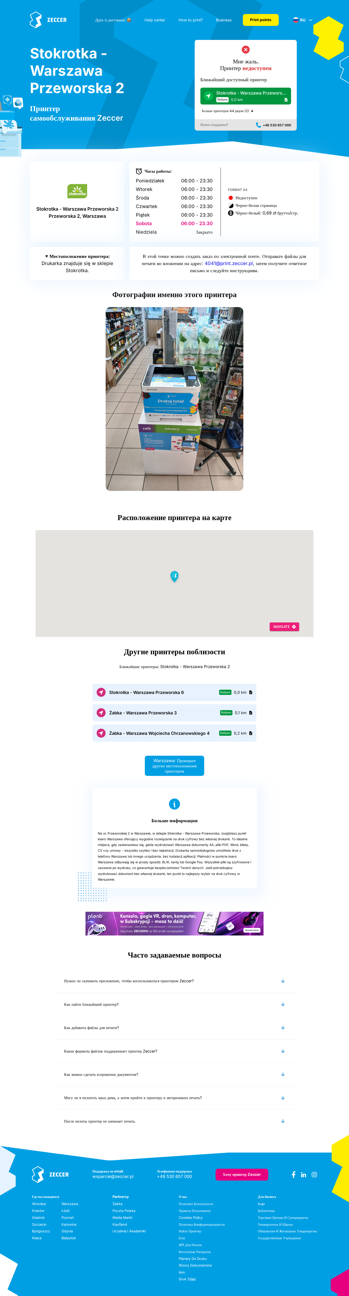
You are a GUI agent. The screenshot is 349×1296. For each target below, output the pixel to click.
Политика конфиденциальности (202, 1224)
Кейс (182, 1272)
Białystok (68, 1238)
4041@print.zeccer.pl (229, 263)
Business (223, 20)
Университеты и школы (275, 1224)
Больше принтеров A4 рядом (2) (225, 111)
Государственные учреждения (279, 1238)
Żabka (118, 1204)
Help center (155, 20)
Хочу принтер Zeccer (242, 1174)
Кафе (261, 1204)
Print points (260, 19)
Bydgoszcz (41, 1231)
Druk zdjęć (187, 1279)
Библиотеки (266, 1211)
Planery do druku (193, 1259)
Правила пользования (194, 1211)
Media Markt (122, 1217)
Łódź (65, 1211)
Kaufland (120, 1224)
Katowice (68, 1224)
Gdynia (67, 1231)
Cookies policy (191, 1217)
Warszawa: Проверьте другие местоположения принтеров (174, 765)
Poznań (67, 1217)
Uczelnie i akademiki (129, 1231)
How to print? (191, 20)
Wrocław (39, 1204)
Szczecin (39, 1224)
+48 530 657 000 (277, 125)
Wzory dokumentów (195, 1265)
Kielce (37, 1238)
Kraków (38, 1211)
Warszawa (69, 1204)
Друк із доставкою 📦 (113, 20)
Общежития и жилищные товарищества (287, 1231)
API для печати (190, 1245)
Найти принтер (190, 1231)
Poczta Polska (124, 1211)
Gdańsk (38, 1217)
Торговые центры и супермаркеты (283, 1217)
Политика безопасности (196, 1204)
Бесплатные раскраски (195, 1252)
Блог (182, 1238)
